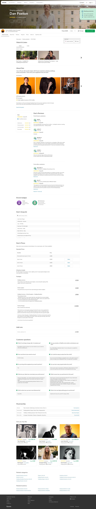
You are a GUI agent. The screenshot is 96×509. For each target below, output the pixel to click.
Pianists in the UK (19, 477)
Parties (25, 2)
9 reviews (24, 461)
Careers (50, 500)
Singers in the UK (41, 475)
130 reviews (68, 439)
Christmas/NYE (39, 2)
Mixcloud (77, 506)
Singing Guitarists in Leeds (65, 488)
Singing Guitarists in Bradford (44, 490)
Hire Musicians (12, 2)
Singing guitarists (25, 39)
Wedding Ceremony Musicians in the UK (68, 477)
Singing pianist (42, 410)
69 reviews (68, 461)
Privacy (8, 502)
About (50, 498)
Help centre (9, 498)
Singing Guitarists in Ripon (43, 488)
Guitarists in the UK (63, 475)
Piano (37, 410)
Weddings (19, 2)
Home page (18, 39)
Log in (90, 2)
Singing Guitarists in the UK (21, 475)
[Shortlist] (87, 3)
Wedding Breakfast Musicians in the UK (24, 479)
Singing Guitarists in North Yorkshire (23, 490)
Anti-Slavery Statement (53, 502)
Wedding (25, 412)
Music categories (31, 500)
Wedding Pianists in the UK (21, 481)
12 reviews (24, 439)
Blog (29, 503)
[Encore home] (4, 2)
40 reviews (46, 439)
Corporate (32, 2)
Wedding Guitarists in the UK (65, 479)
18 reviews (46, 461)
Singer (31, 410)
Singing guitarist (27, 410)
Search (82, 2)
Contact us (9, 503)
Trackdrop (72, 506)
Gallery (29, 502)
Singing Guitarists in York (65, 490)
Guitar (34, 410)
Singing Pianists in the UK (43, 477)
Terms (8, 500)
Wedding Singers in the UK (43, 479)
